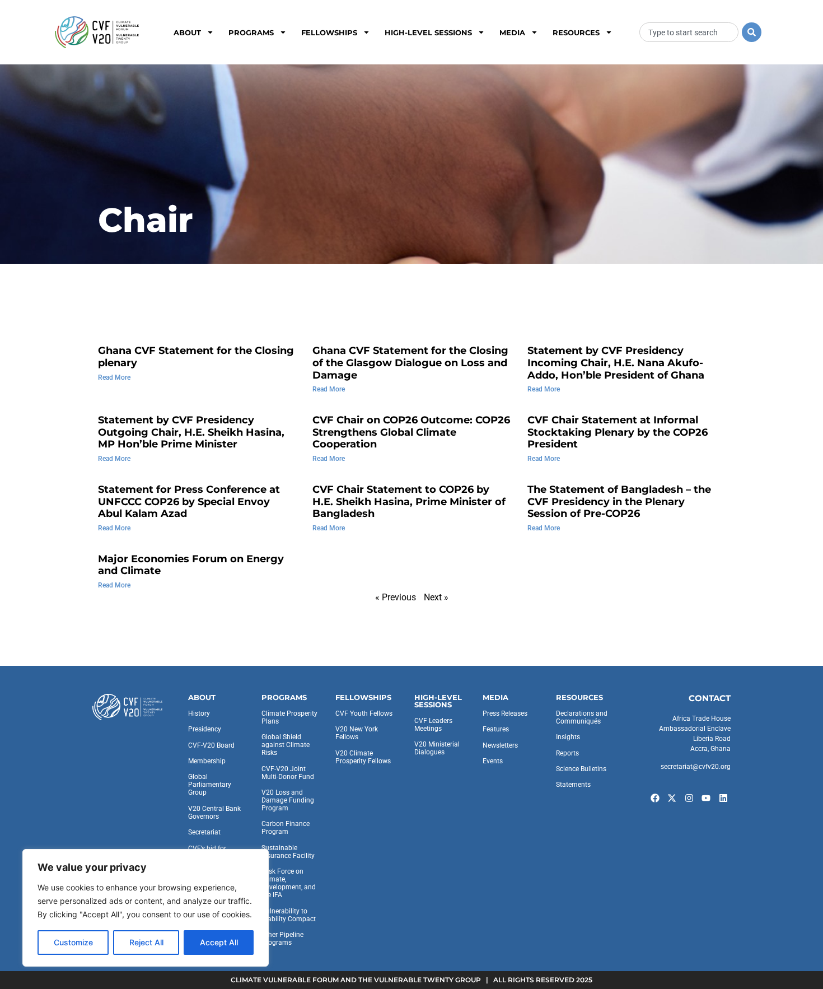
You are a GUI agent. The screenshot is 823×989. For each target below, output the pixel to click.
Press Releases (505, 713)
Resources (576, 32)
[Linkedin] (723, 798)
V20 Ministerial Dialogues (437, 748)
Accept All (219, 942)
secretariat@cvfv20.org (696, 767)
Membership (207, 761)
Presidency (204, 729)
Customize (73, 942)
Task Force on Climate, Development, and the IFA (288, 883)
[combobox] (688, 32)
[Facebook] (655, 798)
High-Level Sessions (428, 32)
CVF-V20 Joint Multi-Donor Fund (287, 773)
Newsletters (500, 745)
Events (493, 761)
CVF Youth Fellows (363, 713)
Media (512, 32)
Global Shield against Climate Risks (285, 745)
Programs (251, 32)
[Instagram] (689, 798)
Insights (568, 737)
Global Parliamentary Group (209, 784)
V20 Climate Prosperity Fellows (363, 757)
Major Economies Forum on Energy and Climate (191, 565)
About (187, 32)
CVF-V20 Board (211, 745)
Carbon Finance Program (285, 828)
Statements (573, 785)
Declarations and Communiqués (581, 717)
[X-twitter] (672, 798)
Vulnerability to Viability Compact (288, 915)
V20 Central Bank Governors (214, 812)
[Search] (751, 32)
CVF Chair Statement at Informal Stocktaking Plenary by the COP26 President (617, 432)
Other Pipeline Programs (282, 938)
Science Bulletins (581, 769)
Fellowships (329, 32)
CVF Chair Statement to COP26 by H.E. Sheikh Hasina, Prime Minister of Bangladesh (409, 501)
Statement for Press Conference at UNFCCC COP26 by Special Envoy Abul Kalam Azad (189, 501)
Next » (436, 597)
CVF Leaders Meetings (433, 725)
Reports (567, 753)
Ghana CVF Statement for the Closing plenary (196, 356)
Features (496, 729)
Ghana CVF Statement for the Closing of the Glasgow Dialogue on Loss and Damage (410, 362)
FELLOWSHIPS (363, 697)
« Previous (395, 597)
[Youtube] (706, 798)
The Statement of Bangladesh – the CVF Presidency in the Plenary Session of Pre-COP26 (619, 501)
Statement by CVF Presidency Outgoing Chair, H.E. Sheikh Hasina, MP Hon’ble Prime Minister (191, 432)
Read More (114, 377)
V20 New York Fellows (356, 733)
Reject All (146, 942)
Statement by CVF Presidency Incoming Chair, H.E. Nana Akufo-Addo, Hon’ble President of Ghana (615, 362)
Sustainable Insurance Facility (288, 852)
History (199, 713)
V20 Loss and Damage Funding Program (287, 800)
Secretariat (204, 832)
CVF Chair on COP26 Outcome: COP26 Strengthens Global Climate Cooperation (411, 432)
